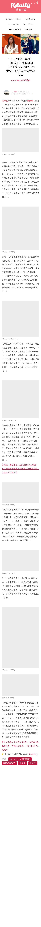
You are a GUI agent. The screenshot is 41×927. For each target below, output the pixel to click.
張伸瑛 (33, 763)
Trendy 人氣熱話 (15, 29)
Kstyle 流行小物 (28, 24)
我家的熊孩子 (9, 763)
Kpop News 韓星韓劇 (13, 19)
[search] (37, 2)
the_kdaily (33, 754)
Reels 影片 (28, 29)
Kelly (16, 92)
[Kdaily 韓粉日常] (21, 6)
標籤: (5, 759)
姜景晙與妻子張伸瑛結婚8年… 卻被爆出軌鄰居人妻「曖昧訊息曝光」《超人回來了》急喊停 (20, 746)
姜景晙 (22, 763)
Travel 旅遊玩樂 (13, 24)
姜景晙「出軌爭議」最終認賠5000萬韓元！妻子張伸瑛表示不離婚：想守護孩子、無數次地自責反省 (20, 469)
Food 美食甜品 (30, 19)
